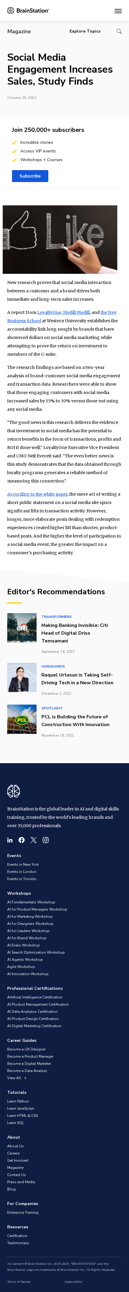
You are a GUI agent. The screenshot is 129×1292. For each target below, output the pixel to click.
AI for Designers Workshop (30, 923)
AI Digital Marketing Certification (34, 1026)
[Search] (119, 31)
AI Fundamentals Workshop (31, 902)
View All (14, 1078)
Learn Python (18, 1101)
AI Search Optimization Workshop (36, 952)
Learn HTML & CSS (22, 1115)
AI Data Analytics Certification (32, 1011)
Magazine (15, 1167)
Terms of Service (18, 1282)
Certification (17, 1235)
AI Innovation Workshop (28, 974)
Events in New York (23, 864)
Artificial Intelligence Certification (34, 997)
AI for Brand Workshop (26, 938)
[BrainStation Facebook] (22, 840)
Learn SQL (15, 1122)
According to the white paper (37, 494)
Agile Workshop (21, 966)
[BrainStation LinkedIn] (10, 840)
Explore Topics (85, 31)
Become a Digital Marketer (29, 1063)
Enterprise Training (22, 1212)
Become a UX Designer (26, 1049)
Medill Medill (76, 312)
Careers (13, 1153)
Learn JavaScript (20, 1108)
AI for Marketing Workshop (30, 916)
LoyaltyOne (49, 312)
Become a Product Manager (30, 1056)
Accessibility (73, 1282)
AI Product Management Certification (38, 1004)
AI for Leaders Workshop (28, 930)
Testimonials (18, 1243)
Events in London (21, 871)
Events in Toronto (22, 878)
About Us (15, 1146)
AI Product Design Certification (33, 1018)
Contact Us (16, 1174)
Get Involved (17, 1160)
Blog (11, 1189)
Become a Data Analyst (27, 1070)
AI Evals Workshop (23, 945)
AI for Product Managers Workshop (37, 909)
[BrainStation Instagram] (46, 840)
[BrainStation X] (34, 840)
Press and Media (21, 1182)
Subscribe (30, 176)
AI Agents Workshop (25, 959)
